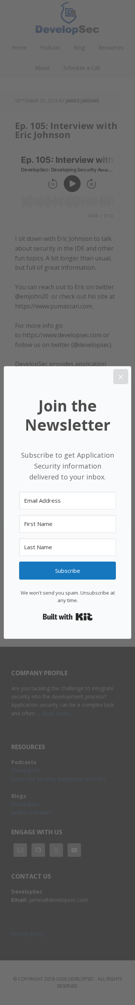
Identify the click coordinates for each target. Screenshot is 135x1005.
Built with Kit (68, 616)
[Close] (120, 376)
